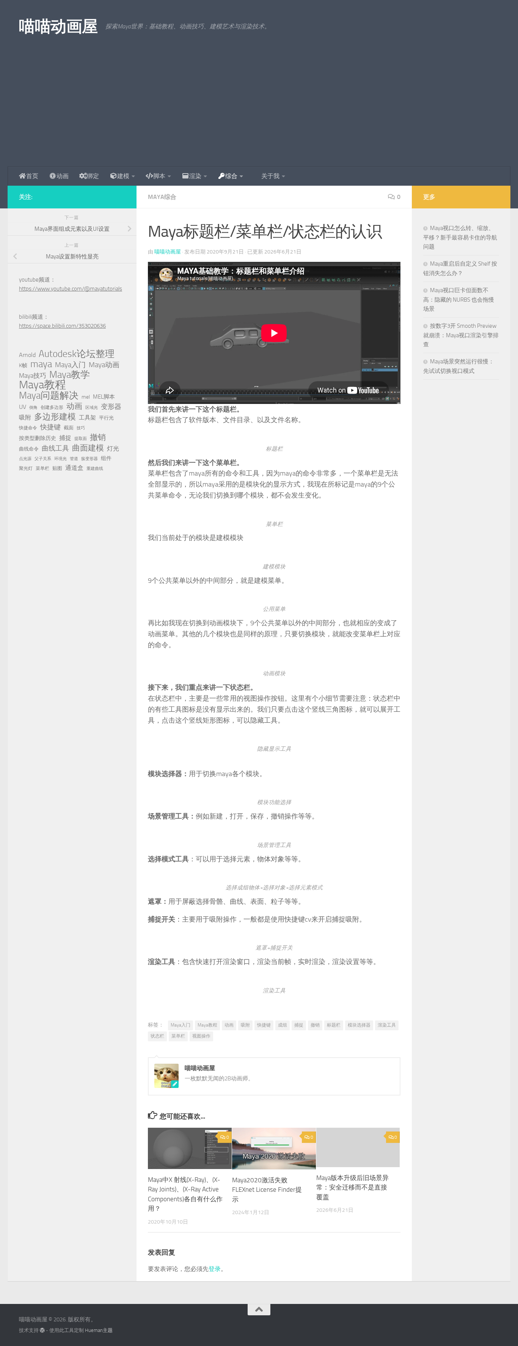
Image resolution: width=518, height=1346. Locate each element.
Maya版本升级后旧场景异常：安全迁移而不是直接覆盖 (352, 1187)
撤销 (315, 1025)
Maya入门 (180, 1025)
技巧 (81, 428)
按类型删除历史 (37, 438)
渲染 (195, 176)
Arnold (27, 355)
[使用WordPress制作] (42, 1330)
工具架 (87, 417)
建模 (123, 176)
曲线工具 (55, 448)
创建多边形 (52, 407)
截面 (69, 427)
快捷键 (264, 1025)
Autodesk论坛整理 (77, 353)
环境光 (60, 458)
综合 (231, 176)
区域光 (91, 407)
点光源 (25, 458)
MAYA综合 (162, 196)
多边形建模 (55, 416)
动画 (63, 176)
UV (22, 406)
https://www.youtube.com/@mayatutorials (70, 288)
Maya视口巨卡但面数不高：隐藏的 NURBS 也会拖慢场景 (458, 299)
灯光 (113, 448)
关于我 (270, 176)
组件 (106, 458)
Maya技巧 (32, 375)
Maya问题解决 (48, 395)
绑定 (93, 176)
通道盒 (74, 467)
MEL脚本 (104, 396)
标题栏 (334, 1025)
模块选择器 (359, 1025)
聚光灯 (26, 468)
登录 (215, 1268)
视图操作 (201, 1036)
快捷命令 (28, 427)
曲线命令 (29, 449)
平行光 (106, 418)
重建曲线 (94, 468)
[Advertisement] (259, 110)
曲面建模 (88, 447)
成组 (282, 1025)
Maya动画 (104, 364)
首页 (32, 176)
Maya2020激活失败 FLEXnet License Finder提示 (267, 1189)
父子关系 (43, 458)
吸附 (245, 1025)
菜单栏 (178, 1036)
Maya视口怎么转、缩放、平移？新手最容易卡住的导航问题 (460, 237)
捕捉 (298, 1025)
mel (86, 397)
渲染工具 (387, 1025)
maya (41, 364)
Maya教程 (207, 1025)
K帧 (23, 365)
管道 (74, 458)
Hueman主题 (99, 1330)
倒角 (33, 407)
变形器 (111, 406)
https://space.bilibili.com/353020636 (62, 325)
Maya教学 (69, 374)
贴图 (57, 468)
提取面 (80, 438)
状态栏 (157, 1036)
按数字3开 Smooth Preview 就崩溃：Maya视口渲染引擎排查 (461, 335)
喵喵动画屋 (58, 26)
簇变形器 (89, 458)
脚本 (159, 176)
